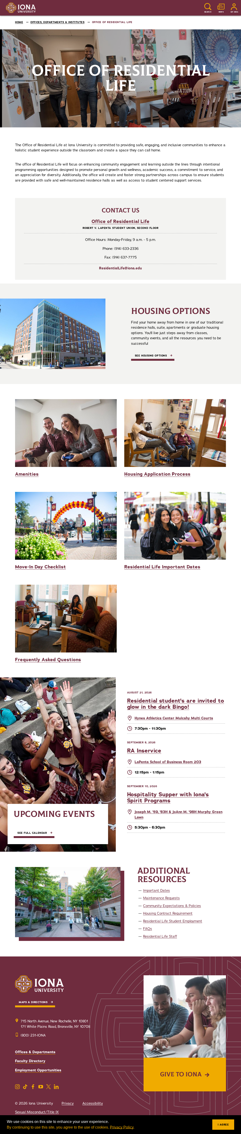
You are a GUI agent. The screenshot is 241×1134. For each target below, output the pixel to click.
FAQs (147, 928)
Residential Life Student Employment (172, 921)
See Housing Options (151, 355)
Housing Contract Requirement (168, 913)
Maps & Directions (33, 1002)
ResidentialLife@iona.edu (120, 268)
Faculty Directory (30, 1061)
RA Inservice (144, 750)
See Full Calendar (32, 833)
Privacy (68, 1103)
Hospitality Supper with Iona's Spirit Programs (168, 797)
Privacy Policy (121, 1127)
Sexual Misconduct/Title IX (37, 1112)
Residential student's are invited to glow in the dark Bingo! (175, 704)
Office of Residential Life (120, 221)
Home (19, 22)
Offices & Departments (35, 1052)
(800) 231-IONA (33, 1035)
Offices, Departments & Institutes (57, 22)
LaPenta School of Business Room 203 (168, 762)
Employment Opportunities (38, 1070)
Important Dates (156, 890)
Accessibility (92, 1103)
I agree (223, 1124)
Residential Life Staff (160, 936)
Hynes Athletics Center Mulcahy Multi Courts (174, 718)
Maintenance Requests (161, 898)
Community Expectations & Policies (172, 905)
